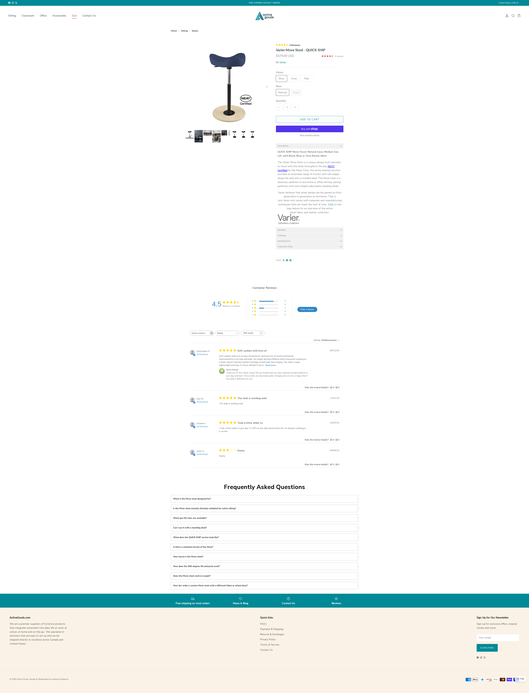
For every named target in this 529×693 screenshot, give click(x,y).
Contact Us (89, 15)
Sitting (12, 15)
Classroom (28, 15)
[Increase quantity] (295, 107)
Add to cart (309, 119)
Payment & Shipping (271, 629)
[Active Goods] (265, 16)
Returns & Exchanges (272, 634)
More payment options (309, 135)
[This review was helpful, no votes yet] (331, 387)
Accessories (59, 15)
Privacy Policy (268, 639)
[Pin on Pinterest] (290, 260)
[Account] (506, 15)
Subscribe (487, 647)
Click (330, 204)
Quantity (281, 100)
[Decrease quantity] (279, 107)
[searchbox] (199, 333)
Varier (283, 62)
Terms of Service (269, 644)
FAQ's (263, 624)
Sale (74, 15)
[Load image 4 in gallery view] (228, 85)
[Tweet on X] (284, 260)
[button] (309, 146)
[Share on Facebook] (287, 260)
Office (43, 15)
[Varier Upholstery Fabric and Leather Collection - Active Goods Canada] (289, 223)
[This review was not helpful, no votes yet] (336, 387)
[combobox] (227, 333)
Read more (271, 365)
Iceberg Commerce (60, 679)
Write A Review (307, 309)
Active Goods (23, 679)
